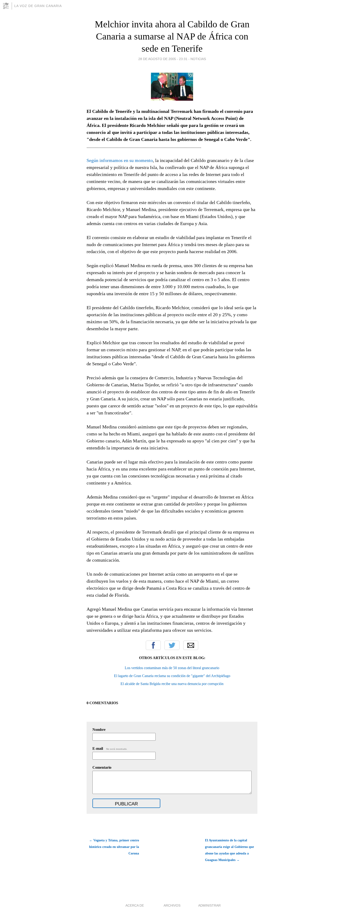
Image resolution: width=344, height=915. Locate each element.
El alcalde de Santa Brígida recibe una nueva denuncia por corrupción (172, 684)
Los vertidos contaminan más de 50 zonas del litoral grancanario (172, 668)
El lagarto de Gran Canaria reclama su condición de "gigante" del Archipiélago (172, 676)
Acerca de (134, 905)
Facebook (153, 645)
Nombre (99, 730)
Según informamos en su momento (120, 160)
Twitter (172, 645)
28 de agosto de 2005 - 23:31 (162, 59)
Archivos (172, 905)
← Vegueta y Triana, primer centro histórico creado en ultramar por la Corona (114, 847)
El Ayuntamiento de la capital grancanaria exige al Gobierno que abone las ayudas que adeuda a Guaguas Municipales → (229, 850)
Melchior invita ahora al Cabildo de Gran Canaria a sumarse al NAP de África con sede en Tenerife (172, 36)
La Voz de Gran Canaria (38, 6)
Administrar (209, 905)
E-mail (109, 748)
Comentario (101, 767)
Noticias (198, 59)
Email (190, 645)
